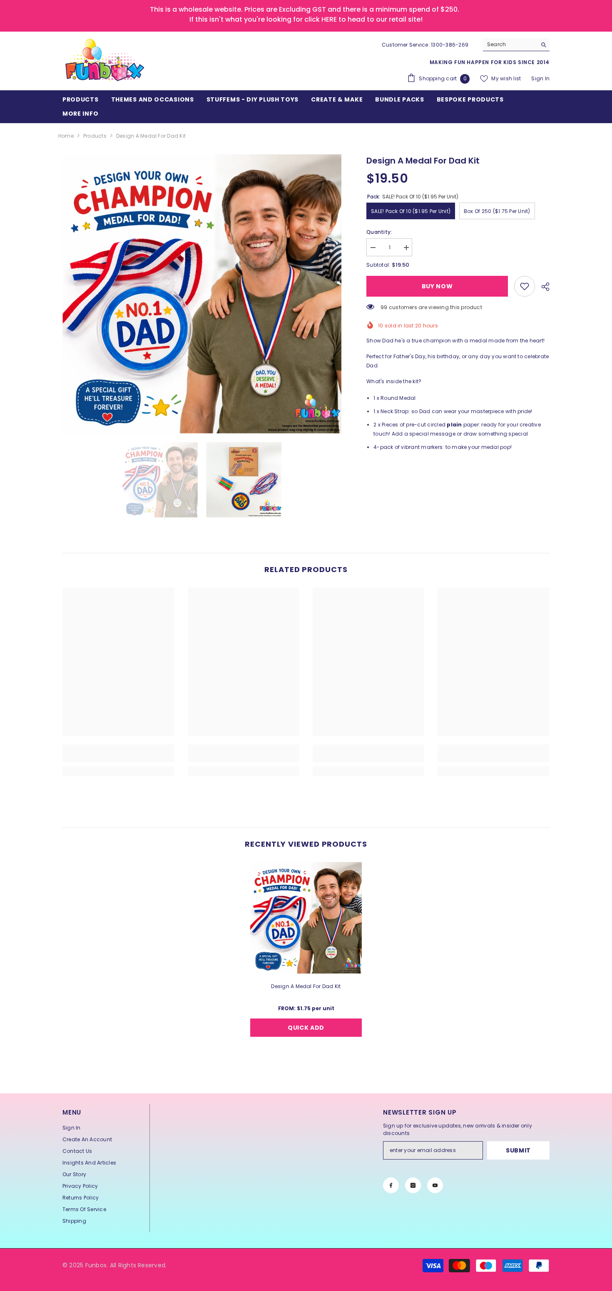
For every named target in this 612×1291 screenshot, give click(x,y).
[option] (202, 294)
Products (95, 135)
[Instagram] (413, 1185)
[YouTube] (435, 1185)
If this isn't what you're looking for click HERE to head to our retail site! (306, 19)
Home (66, 135)
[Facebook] (391, 1185)
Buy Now (437, 286)
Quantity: (379, 231)
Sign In (540, 78)
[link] (524, 286)
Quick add (306, 1027)
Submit (518, 1150)
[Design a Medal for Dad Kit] (306, 918)
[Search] (516, 44)
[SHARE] (542, 287)
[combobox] (510, 44)
